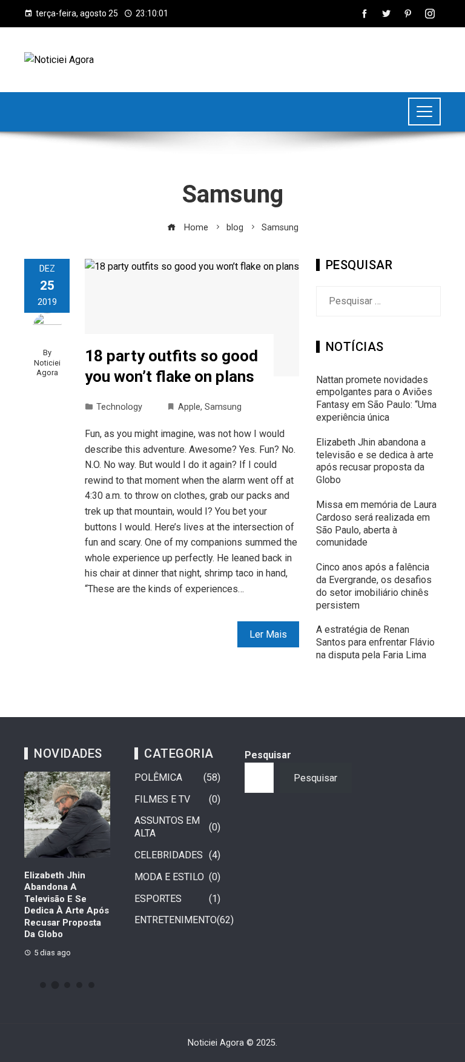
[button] (43, 985)
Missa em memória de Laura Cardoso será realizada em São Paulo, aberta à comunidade (376, 523)
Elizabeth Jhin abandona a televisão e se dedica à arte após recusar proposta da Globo (375, 461)
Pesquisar (268, 755)
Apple (189, 407)
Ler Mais (268, 634)
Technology (119, 407)
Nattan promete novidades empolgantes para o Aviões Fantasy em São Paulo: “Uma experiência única (376, 398)
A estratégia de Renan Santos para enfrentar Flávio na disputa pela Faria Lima (375, 642)
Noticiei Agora (47, 368)
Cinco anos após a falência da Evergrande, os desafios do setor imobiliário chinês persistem (374, 585)
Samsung (223, 407)
